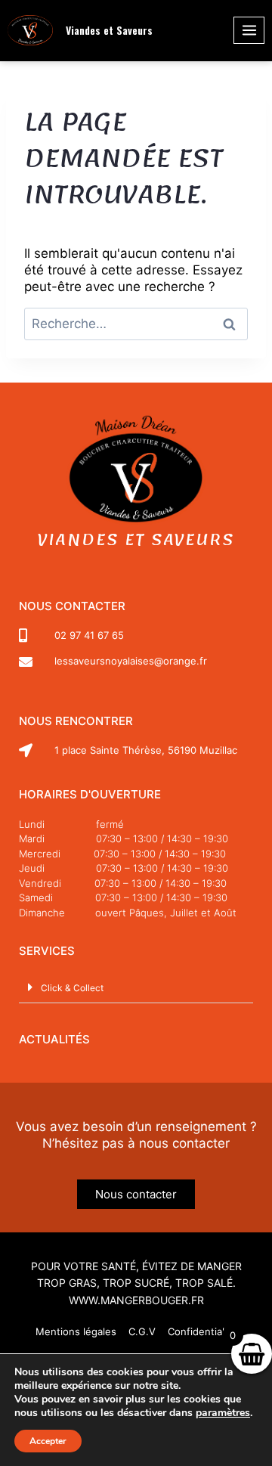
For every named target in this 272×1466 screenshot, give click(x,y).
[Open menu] (248, 30)
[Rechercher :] (136, 323)
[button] (136, 987)
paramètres (223, 1413)
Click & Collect (72, 987)
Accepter (47, 1441)
